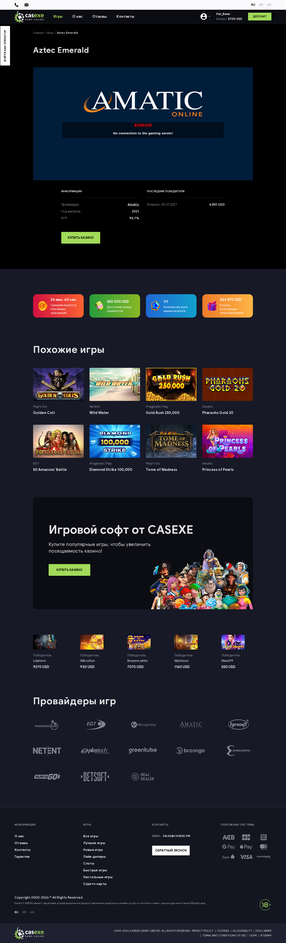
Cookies (223, 930)
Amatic (133, 205)
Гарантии (22, 857)
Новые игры (93, 850)
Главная (38, 32)
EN (261, 4)
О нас (77, 16)
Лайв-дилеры (94, 857)
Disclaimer (263, 930)
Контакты (125, 16)
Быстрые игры (95, 870)
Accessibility (242, 930)
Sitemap (265, 935)
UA (269, 4)
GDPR (253, 935)
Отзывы (99, 16)
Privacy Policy (202, 930)
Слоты (88, 864)
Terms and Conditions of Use (224, 935)
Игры (58, 16)
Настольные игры (97, 877)
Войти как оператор (5, 46)
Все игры (90, 836)
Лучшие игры (94, 843)
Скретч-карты (94, 884)
